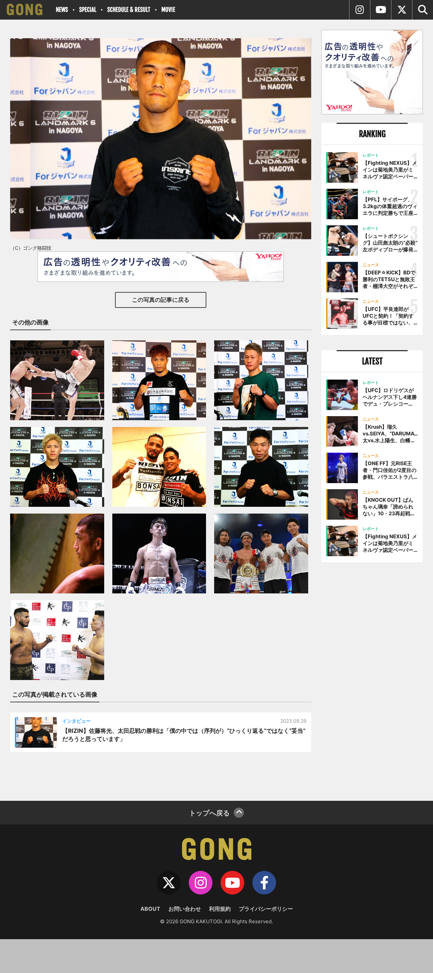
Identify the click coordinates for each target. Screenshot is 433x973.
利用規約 (220, 908)
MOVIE (168, 9)
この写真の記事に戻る (160, 299)
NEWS (62, 9)
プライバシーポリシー (266, 908)
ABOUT (150, 908)
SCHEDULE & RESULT (128, 9)
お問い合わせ (184, 908)
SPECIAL (87, 9)
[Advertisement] (372, 679)
